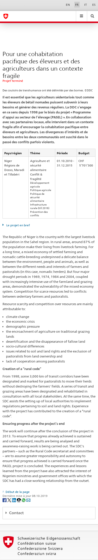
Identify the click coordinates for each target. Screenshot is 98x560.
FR (77, 5)
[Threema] (19, 500)
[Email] (28, 500)
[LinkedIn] (14, 500)
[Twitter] (9, 500)
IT (85, 5)
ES (93, 5)
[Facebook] (5, 500)
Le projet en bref (18, 225)
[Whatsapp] (24, 500)
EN (68, 5)
